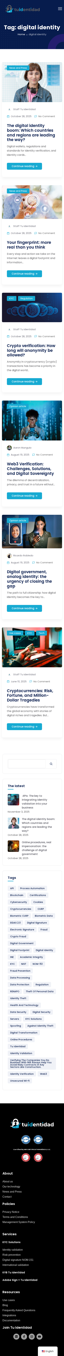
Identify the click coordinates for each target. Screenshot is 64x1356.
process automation (32, 888)
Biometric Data (44, 915)
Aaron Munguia (22, 447)
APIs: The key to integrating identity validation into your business (34, 801)
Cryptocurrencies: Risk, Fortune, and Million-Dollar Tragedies (30, 695)
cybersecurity (18, 902)
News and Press (18, 68)
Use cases (15, 633)
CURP (41, 909)
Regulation (27, 298)
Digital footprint (19, 950)
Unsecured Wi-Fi (20, 1080)
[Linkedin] (16, 1337)
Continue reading (23, 166)
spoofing (15, 1025)
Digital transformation (23, 1032)
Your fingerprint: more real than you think (29, 245)
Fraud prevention (20, 970)
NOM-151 (38, 964)
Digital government (21, 943)
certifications (38, 895)
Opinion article (17, 406)
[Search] (51, 763)
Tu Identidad (17, 1046)
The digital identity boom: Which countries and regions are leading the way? (31, 132)
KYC (11, 298)
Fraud (44, 929)
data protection (19, 984)
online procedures (21, 1039)
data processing (20, 977)
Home (21, 34)
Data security (18, 1012)
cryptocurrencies (20, 909)
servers (14, 1019)
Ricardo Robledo (23, 555)
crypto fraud (18, 936)
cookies (38, 902)
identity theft (18, 998)
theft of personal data (39, 991)
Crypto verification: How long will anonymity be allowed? (31, 350)
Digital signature (37, 922)
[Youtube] (39, 1337)
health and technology (24, 1005)
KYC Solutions (33, 1019)
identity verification (22, 1074)
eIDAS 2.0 (15, 922)
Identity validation (21, 1053)
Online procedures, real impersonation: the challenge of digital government (36, 848)
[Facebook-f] (24, 1337)
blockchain (16, 895)
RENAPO (14, 991)
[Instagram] (32, 1337)
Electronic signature (22, 929)
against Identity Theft (40, 1025)
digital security (41, 1012)
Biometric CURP (19, 915)
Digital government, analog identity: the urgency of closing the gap (29, 579)
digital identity (44, 950)
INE (12, 957)
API (12, 888)
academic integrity (31, 957)
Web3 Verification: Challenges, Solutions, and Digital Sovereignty (30, 468)
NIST (23, 964)
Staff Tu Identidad (24, 109)
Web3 (43, 1074)
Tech (41, 633)
